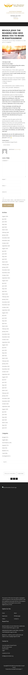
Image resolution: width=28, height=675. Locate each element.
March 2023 (5, 326)
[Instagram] (25, 24)
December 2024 (6, 270)
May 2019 (4, 425)
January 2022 (5, 363)
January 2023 (5, 331)
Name (4, 179)
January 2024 (5, 299)
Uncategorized (5, 456)
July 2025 (4, 251)
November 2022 (6, 337)
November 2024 (6, 272)
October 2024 (5, 275)
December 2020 (6, 398)
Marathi (4, 450)
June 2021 (4, 382)
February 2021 (5, 393)
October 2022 (5, 339)
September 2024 (6, 278)
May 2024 (4, 288)
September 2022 (6, 342)
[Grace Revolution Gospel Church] (14, 5)
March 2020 (5, 422)
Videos (3, 618)
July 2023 (4, 315)
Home (3, 613)
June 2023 (4, 318)
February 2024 (5, 296)
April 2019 (4, 428)
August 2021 (5, 377)
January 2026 (5, 235)
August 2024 (5, 280)
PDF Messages (17, 616)
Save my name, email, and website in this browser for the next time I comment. (13, 200)
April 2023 (4, 323)
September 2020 (6, 406)
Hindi (3, 448)
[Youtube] (16, 478)
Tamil (3, 453)
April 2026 (4, 227)
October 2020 (5, 403)
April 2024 (4, 291)
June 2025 (4, 254)
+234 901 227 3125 (6, 653)
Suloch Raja (11, 40)
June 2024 (4, 286)
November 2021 (6, 369)
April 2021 (4, 387)
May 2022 (4, 353)
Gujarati (4, 445)
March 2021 (5, 390)
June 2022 (4, 350)
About (15, 613)
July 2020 (4, 412)
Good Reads (6, 145)
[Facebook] (23, 24)
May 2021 (4, 385)
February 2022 (5, 361)
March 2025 (5, 262)
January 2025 (5, 267)
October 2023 (5, 307)
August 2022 (5, 345)
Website (4, 192)
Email (4, 185)
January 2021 (5, 395)
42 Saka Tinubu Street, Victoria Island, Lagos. (15, 12)
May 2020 (4, 417)
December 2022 (6, 334)
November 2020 (6, 401)
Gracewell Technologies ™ (16, 669)
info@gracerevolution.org (7, 656)
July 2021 (4, 379)
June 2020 (4, 414)
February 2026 (5, 232)
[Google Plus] (14, 478)
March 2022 (5, 358)
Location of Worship (15, 11)
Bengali (4, 437)
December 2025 (6, 237)
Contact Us (16, 618)
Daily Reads (4, 616)
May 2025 (4, 256)
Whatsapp (15, 18)
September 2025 (6, 246)
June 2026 (4, 221)
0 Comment (8, 42)
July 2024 (4, 283)
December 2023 (6, 302)
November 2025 (6, 240)
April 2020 (4, 420)
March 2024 (5, 294)
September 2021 (6, 374)
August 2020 (5, 409)
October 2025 (5, 243)
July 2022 (4, 347)
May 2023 (4, 320)
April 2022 (4, 355)
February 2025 (5, 264)
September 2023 (6, 310)
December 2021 (6, 366)
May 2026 (4, 224)
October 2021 (5, 371)
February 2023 (5, 328)
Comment (5, 160)
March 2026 (5, 229)
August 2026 (5, 216)
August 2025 (5, 248)
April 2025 (4, 259)
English (3, 440)
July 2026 (4, 219)
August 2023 (5, 312)
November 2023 (6, 304)
